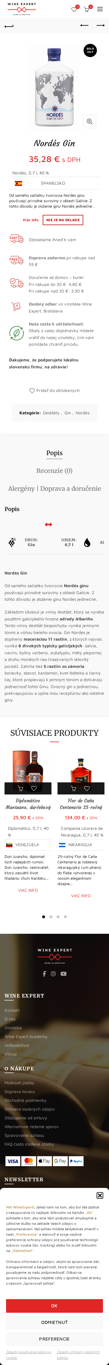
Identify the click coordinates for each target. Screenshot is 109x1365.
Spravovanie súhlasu (24, 1135)
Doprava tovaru (20, 1091)
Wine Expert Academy (26, 1036)
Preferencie (54, 1338)
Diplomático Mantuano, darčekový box (28, 807)
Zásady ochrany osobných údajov (78, 1355)
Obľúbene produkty (77, 6)
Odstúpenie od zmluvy (26, 1117)
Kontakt (12, 1010)
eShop (11, 1053)
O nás (10, 1018)
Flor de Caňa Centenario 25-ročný (81, 804)
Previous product (84, 26)
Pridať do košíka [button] (21, 788)
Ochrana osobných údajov (30, 1108)
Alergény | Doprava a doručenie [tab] (54, 488)
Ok (54, 1305)
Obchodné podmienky (26, 1100)
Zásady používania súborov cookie (28, 1355)
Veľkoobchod (17, 1045)
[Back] (9, 26)
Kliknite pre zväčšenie (89, 121)
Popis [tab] (54, 453)
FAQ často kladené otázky (29, 1144)
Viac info (31, 220)
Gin (67, 412)
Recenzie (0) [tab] (54, 470)
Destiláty (51, 412)
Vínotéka (13, 1027)
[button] (100, 1195)
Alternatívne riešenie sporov (32, 1126)
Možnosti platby (20, 1082)
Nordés (82, 412)
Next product (99, 26)
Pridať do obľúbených (58, 390)
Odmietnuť (54, 1322)
